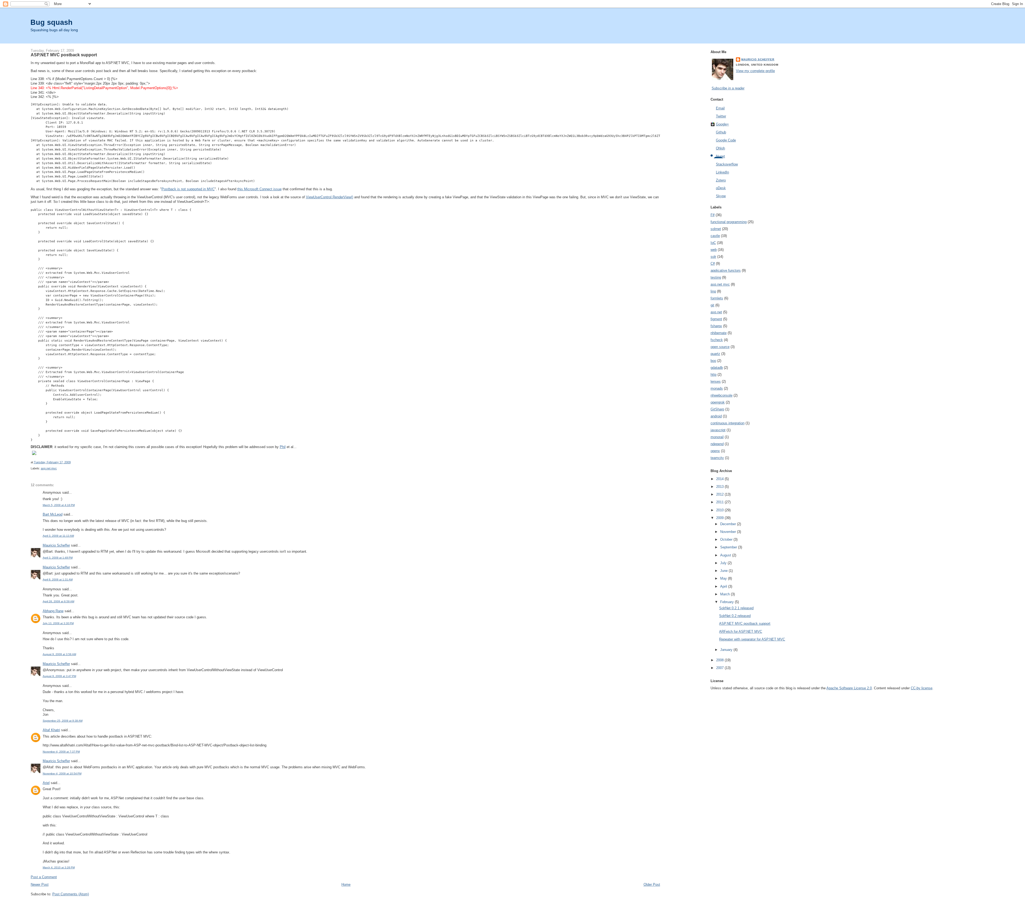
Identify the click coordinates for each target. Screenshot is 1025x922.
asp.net (716, 312)
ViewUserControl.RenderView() (329, 197)
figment (716, 319)
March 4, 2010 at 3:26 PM (59, 867)
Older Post (652, 885)
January (727, 650)
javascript (718, 430)
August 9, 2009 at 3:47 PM (59, 676)
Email (720, 108)
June (724, 571)
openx (715, 451)
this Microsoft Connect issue (259, 189)
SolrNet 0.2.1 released (736, 608)
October (727, 539)
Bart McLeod (52, 514)
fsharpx (716, 326)
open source (720, 347)
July (724, 563)
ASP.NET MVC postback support (744, 624)
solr (713, 257)
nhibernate (719, 333)
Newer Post (40, 885)
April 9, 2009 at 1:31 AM (58, 579)
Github (721, 132)
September (729, 547)
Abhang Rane (53, 611)
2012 (720, 494)
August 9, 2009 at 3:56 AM (59, 654)
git (712, 305)
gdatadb (717, 368)
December (728, 524)
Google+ (722, 124)
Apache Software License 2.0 (849, 688)
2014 (720, 479)
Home (345, 885)
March (725, 594)
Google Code (726, 140)
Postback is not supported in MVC (188, 189)
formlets (717, 298)
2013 (720, 487)
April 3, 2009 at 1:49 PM (58, 557)
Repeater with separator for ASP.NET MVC (752, 639)
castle (715, 236)
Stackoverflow (727, 164)
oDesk (721, 188)
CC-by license (921, 688)
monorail (717, 437)
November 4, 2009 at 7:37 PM (61, 751)
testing (716, 277)
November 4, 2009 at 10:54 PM (62, 773)
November (728, 532)
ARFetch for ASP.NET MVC (740, 632)
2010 (720, 510)
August (726, 555)
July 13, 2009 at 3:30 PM (58, 623)
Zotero (721, 180)
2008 (720, 660)
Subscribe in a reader (728, 88)
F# (713, 215)
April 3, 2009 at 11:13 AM (58, 535)
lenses (716, 381)
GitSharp (717, 409)
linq (713, 291)
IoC (713, 243)
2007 (720, 668)
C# (713, 264)
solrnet (716, 229)
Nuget (720, 156)
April (724, 586)
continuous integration (727, 423)
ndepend (717, 444)
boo (713, 361)
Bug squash (51, 22)
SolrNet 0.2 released (735, 616)
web (714, 250)
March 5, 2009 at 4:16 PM (59, 505)
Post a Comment (44, 877)
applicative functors (726, 270)
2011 (720, 502)
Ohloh (720, 148)
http (713, 375)
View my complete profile (755, 71)
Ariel (46, 783)
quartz (715, 354)
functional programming (729, 222)
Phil (283, 447)
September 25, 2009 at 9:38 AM (62, 720)
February (727, 602)
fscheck (717, 340)
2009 (720, 518)
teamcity (717, 458)
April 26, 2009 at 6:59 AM (58, 601)
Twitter (721, 116)
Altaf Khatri (51, 730)
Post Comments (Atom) (70, 894)
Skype (721, 196)
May (724, 578)
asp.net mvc (49, 468)
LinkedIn (722, 172)
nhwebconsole (721, 395)
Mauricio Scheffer (56, 545)
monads (717, 388)
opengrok (718, 402)
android (716, 416)
